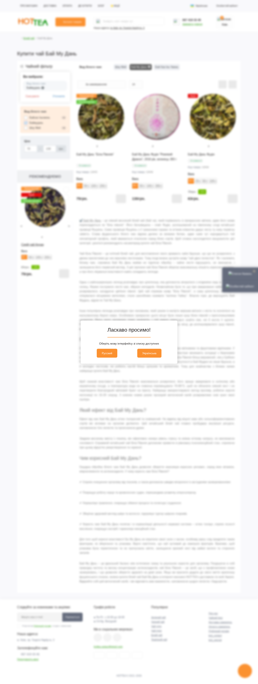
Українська (149, 353)
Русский (107, 353)
